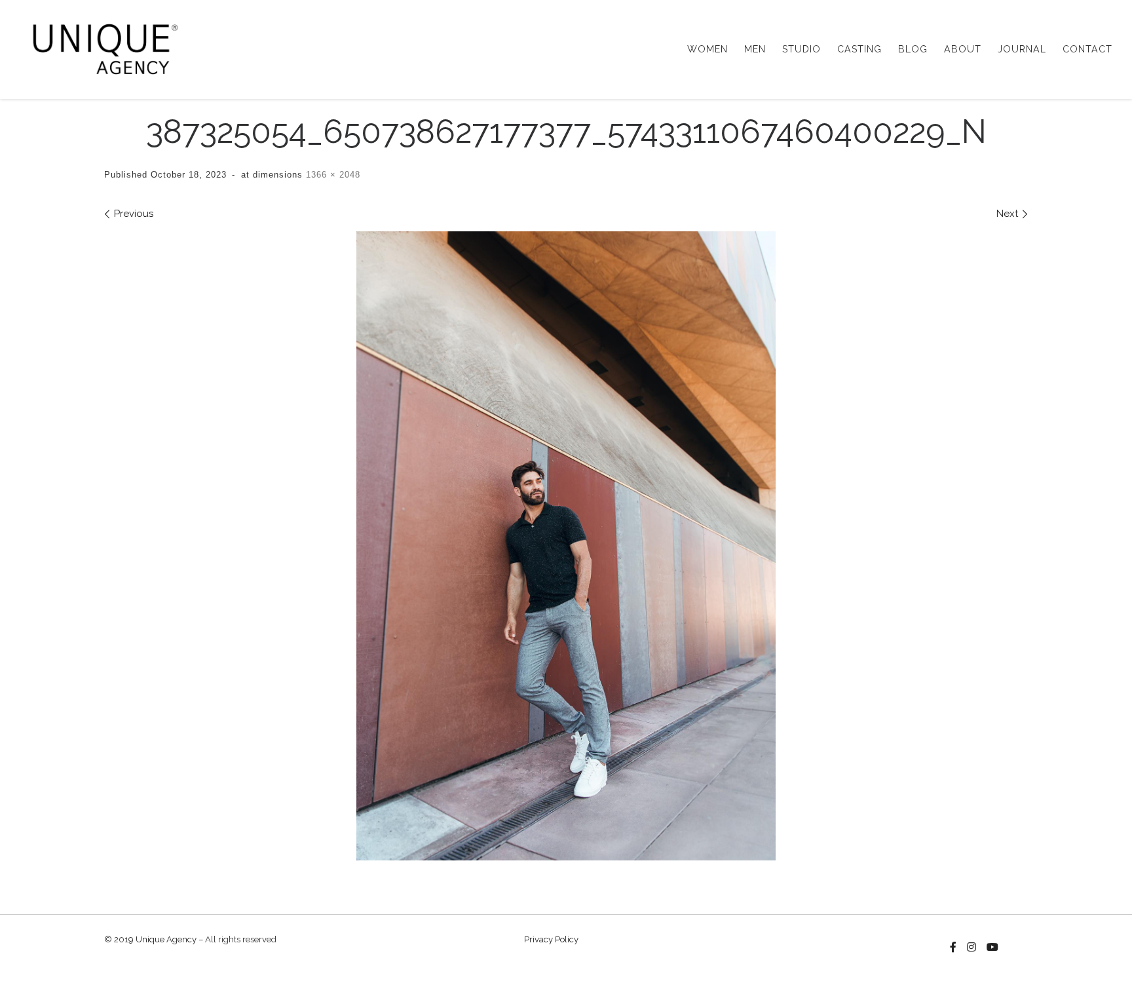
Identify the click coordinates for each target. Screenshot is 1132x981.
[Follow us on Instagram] (971, 947)
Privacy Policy (551, 939)
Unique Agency (166, 939)
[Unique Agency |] (101, 47)
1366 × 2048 (331, 175)
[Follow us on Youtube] (992, 947)
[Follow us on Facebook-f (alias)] (953, 947)
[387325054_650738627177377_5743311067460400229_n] (566, 545)
